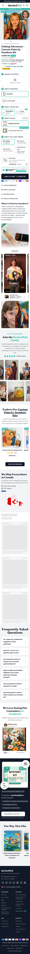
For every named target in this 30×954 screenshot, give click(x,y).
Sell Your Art (21, 911)
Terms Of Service (14, 945)
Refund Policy (10, 948)
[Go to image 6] (17, 41)
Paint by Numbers (21, 895)
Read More (15, 251)
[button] (15, 81)
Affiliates (18, 926)
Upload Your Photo (12, 74)
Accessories (19, 902)
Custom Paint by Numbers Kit (20, 898)
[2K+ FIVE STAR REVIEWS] (15, 380)
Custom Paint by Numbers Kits (11, 43)
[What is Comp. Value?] (15, 58)
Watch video (9, 291)
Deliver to (8, 64)
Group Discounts (20, 929)
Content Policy (19, 948)
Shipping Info (5, 926)
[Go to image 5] (16, 41)
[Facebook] (2, 882)
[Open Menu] (3, 5)
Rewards (3, 905)
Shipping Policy (24, 945)
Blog (2, 900)
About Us (3, 895)
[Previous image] (2, 25)
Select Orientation (11, 89)
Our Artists (19, 908)
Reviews (3, 903)
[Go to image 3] (13, 41)
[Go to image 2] (12, 41)
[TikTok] (13, 882)
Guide (24, 118)
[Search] (24, 5)
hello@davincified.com (10, 876)
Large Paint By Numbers (20, 905)
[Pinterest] (17, 882)
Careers (18, 932)
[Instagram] (6, 882)
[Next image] (27, 25)
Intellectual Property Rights (15, 951)
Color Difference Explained (6, 909)
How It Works (5, 897)
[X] (21, 882)
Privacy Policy (5, 945)
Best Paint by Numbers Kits (5, 913)
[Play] (15, 273)
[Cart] (27, 5)
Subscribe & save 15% (12, 814)
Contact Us (4, 921)
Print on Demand (21, 924)
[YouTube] (10, 882)
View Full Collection (15, 464)
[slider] (15, 314)
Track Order (4, 924)
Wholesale (19, 921)
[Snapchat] (24, 882)
